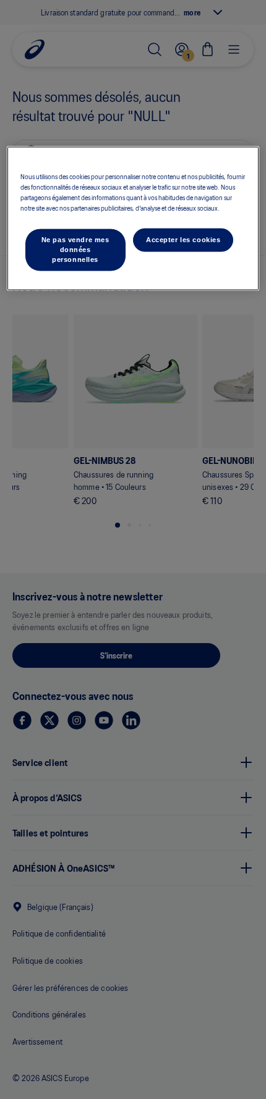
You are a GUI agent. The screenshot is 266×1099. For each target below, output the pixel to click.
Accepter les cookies (183, 239)
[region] (133, 218)
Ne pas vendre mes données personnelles (75, 249)
